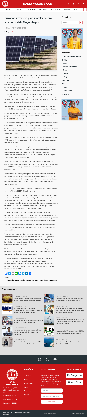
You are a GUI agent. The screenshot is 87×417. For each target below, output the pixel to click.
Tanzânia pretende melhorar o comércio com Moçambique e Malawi (70, 343)
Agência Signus (80, 413)
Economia (15, 32)
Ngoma (66, 9)
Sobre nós (8, 9)
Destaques (65, 77)
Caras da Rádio (55, 9)
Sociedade (65, 94)
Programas (43, 9)
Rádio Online (32, 9)
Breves (64, 63)
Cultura (64, 70)
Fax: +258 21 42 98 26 (10, 403)
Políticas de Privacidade (50, 413)
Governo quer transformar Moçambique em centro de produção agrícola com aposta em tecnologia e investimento (70, 310)
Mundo (64, 84)
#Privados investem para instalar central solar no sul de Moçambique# (30, 280)
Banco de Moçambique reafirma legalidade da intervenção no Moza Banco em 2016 (69, 299)
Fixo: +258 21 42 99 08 (10, 399)
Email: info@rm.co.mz (9, 395)
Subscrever (51, 402)
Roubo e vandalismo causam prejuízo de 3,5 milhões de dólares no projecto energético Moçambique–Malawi (70, 321)
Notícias (19, 9)
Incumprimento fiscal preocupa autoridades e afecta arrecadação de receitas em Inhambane (28, 332)
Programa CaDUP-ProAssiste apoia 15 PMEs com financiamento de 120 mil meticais (70, 332)
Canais (26, 387)
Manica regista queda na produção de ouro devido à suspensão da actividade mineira (27, 299)
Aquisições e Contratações (71, 56)
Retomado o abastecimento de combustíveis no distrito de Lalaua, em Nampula (28, 321)
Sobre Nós (27, 375)
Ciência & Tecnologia (69, 66)
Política (64, 87)
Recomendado (67, 91)
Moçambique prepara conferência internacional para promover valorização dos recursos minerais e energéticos (28, 310)
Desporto (65, 73)
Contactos (76, 9)
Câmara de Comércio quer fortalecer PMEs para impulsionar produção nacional (27, 343)
